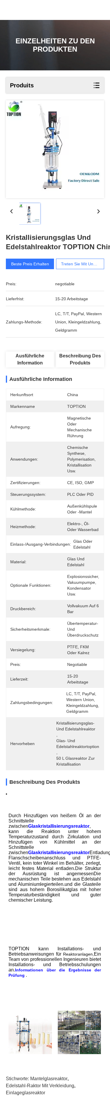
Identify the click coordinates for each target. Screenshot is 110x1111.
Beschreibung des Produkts (80, 359)
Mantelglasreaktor (48, 1078)
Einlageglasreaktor (25, 1092)
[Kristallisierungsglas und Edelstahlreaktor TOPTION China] (55, 149)
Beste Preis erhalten (30, 264)
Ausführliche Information (30, 359)
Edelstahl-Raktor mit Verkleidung (40, 1085)
